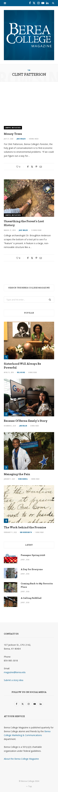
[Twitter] (32, 167)
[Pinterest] (36, 167)
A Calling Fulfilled (31, 598)
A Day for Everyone (32, 569)
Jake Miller (21, 139)
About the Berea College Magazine (21, 758)
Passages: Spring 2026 (33, 555)
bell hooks (21, 372)
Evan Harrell (23, 479)
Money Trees (13, 134)
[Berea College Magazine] (29, 35)
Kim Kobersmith (26, 532)
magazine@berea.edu (15, 672)
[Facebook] (27, 167)
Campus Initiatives (13, 127)
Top (30, 786)
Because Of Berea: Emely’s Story (25, 421)
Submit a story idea (13, 680)
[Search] (53, 3)
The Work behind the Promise (25, 527)
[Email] (41, 167)
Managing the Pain (17, 474)
